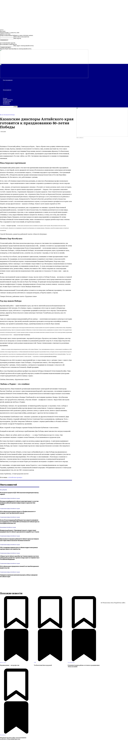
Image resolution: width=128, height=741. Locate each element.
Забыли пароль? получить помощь (11, 41)
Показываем (7, 90)
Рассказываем (7, 80)
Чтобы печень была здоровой (43, 665)
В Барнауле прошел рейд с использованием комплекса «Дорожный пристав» (13, 738)
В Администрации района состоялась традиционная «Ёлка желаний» (83, 666)
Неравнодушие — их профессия (9, 665)
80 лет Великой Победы (7, 114)
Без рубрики (3, 489)
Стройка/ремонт (12, 81)
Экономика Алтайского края (8, 527)
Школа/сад (10, 83)
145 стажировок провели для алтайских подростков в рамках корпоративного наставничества (19, 548)
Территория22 (105, 604)
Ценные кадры (3, 662)
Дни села (9, 97)
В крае (5, 98)
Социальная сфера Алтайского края (10, 498)
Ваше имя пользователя (21, 37)
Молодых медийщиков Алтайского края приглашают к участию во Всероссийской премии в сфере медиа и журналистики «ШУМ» (19, 502)
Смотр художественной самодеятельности (22, 91)
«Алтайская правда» (15, 477)
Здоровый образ (71, 662)
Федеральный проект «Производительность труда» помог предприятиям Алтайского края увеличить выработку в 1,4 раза (19, 531)
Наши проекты (8, 99)
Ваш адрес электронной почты (24, 45)
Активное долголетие (14, 94)
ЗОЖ (7, 85)
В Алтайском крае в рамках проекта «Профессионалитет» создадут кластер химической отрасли (18, 512)
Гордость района (12, 87)
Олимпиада (10, 92)
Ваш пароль (17, 38)
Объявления (7, 101)
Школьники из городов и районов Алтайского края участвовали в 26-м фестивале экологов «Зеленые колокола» (19, 539)
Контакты (6, 104)
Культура (9, 84)
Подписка (6, 102)
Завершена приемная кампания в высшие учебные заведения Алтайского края (18, 575)
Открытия (9, 95)
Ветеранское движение (14, 88)
